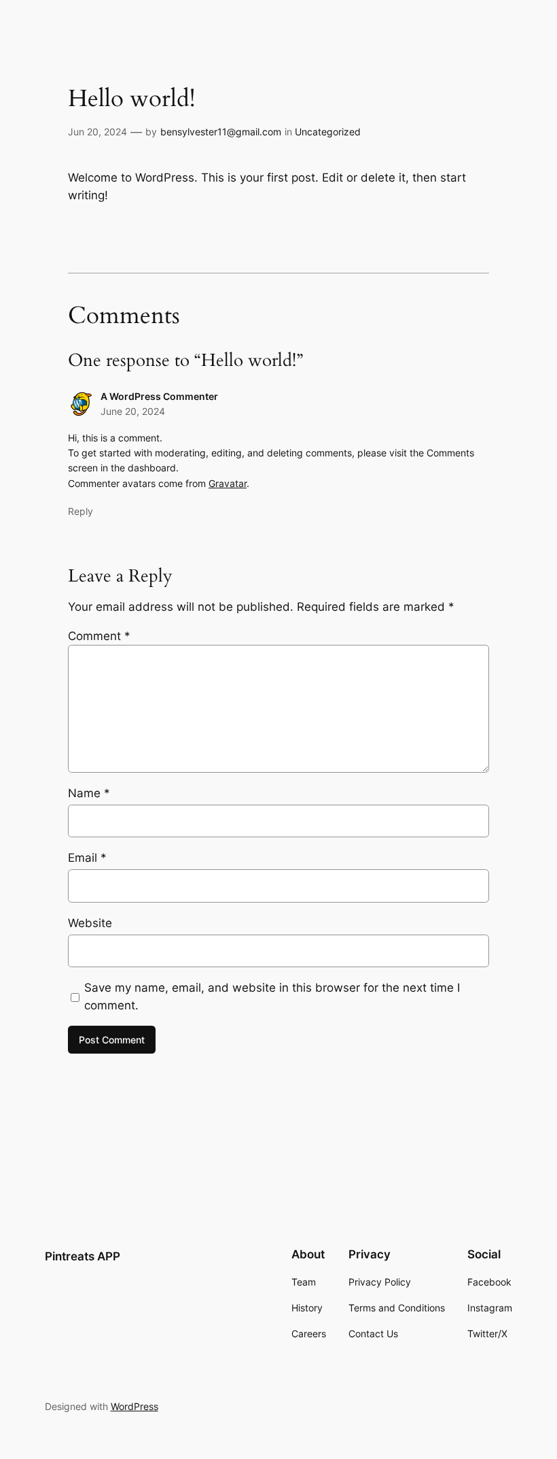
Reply (80, 511)
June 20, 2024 (133, 411)
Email (87, 858)
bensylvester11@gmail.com (220, 131)
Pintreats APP (82, 1256)
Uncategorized (328, 131)
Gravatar (228, 483)
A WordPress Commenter (159, 396)
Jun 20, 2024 (97, 131)
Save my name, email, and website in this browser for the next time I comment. (272, 996)
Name (89, 793)
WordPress (134, 1406)
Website (90, 923)
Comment (99, 636)
